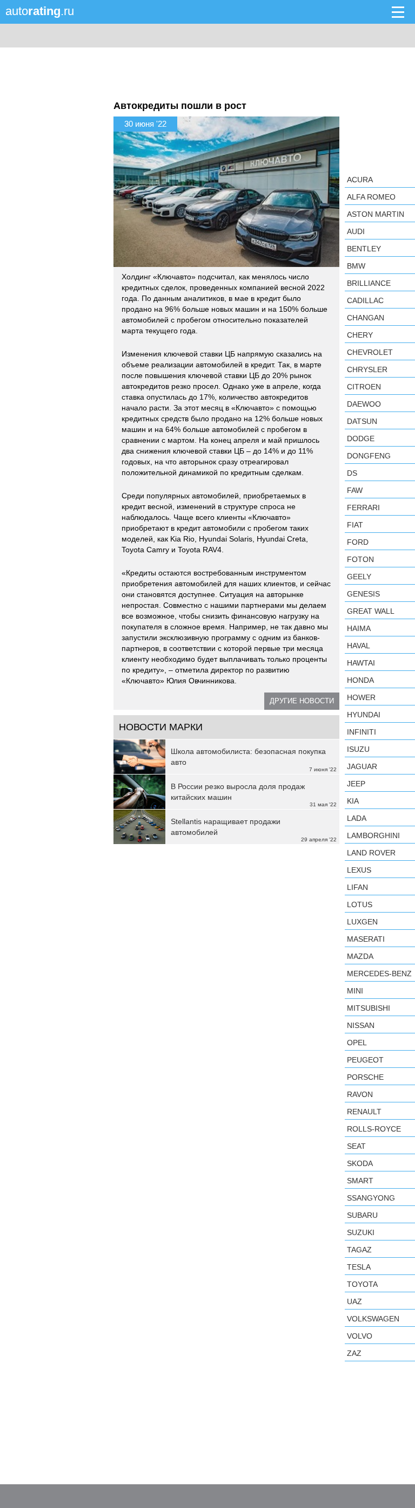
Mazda (360, 956)
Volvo (359, 1336)
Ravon (360, 1094)
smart (360, 1180)
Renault (364, 1111)
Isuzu (358, 749)
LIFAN (357, 887)
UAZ (354, 1301)
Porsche (365, 1077)
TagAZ (359, 1249)
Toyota (362, 1284)
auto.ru (39, 11)
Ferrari (363, 507)
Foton (360, 559)
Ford (358, 542)
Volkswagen (373, 1318)
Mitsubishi (368, 1008)
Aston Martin (375, 214)
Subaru (362, 1215)
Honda (360, 680)
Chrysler (367, 369)
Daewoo (364, 404)
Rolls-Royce (374, 1129)
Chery (360, 335)
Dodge (360, 438)
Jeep (356, 783)
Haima (359, 628)
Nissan (360, 1025)
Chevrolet (370, 352)
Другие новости (302, 701)
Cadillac (365, 300)
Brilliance (369, 283)
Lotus (359, 904)
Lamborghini (373, 835)
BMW (356, 266)
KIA (353, 801)
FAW (355, 490)
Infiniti (361, 732)
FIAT (355, 524)
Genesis (363, 594)
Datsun (362, 421)
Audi (356, 231)
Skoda (360, 1163)
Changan (365, 317)
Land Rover (371, 852)
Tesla (359, 1267)
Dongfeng (369, 455)
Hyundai (363, 714)
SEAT (356, 1146)
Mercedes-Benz (379, 973)
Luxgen (362, 921)
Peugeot (365, 1059)
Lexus (359, 870)
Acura (360, 179)
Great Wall (370, 611)
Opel (357, 1042)
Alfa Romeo (371, 197)
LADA (356, 818)
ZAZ (354, 1353)
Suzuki (360, 1232)
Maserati (366, 939)
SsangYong (371, 1198)
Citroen (364, 386)
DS (352, 473)
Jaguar (362, 766)
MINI (355, 990)
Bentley (364, 248)
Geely (359, 576)
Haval (358, 645)
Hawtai (361, 663)
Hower (361, 697)
